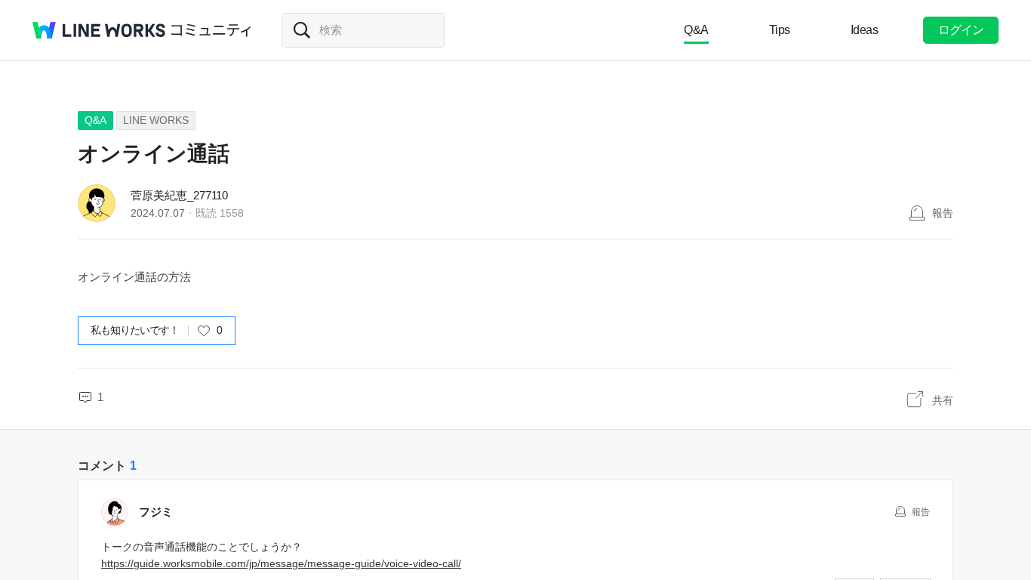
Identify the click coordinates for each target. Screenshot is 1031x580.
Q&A (696, 29)
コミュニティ (211, 30)
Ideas (865, 29)
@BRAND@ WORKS (98, 30)
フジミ (156, 511)
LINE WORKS (156, 120)
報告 (942, 213)
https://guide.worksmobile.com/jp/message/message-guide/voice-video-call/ (281, 563)
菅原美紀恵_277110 (179, 195)
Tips (779, 29)
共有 (942, 400)
